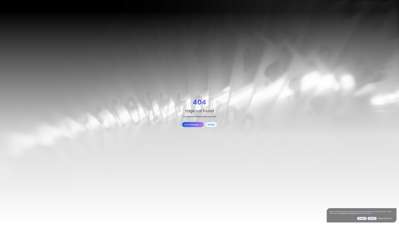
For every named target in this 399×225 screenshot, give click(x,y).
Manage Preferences (384, 218)
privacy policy (343, 213)
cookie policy (354, 213)
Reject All (372, 218)
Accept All (362, 218)
